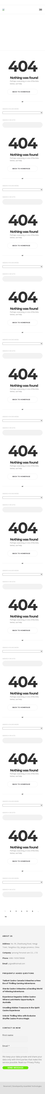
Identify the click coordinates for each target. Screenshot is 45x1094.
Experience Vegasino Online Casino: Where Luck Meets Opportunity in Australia (19, 999)
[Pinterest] (35, 3)
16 (6, 917)
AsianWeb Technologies (32, 1086)
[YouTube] (41, 3)
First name (7, 1035)
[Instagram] (32, 3)
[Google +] (28, 3)
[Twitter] (38, 3)
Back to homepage (21, 92)
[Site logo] (3, 9)
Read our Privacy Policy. (29, 1062)
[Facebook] (25, 3)
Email (6, 1046)
